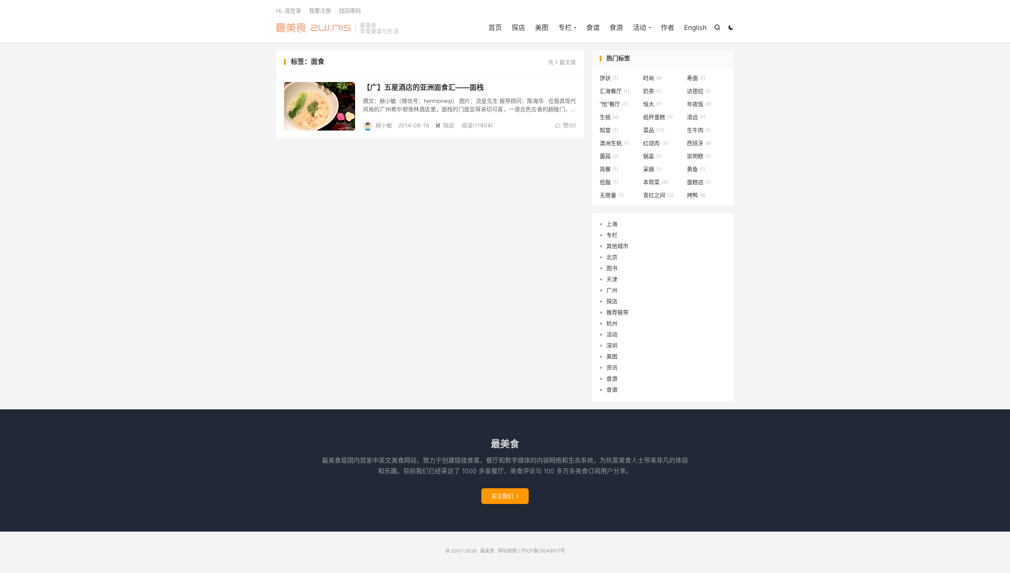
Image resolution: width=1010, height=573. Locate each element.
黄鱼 (696, 169)
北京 (611, 257)
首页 (495, 28)
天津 (611, 279)
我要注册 (320, 10)
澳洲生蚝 (614, 143)
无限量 (612, 195)
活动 (611, 334)
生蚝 (609, 117)
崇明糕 (699, 156)
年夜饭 (699, 104)
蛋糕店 (699, 182)
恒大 (652, 104)
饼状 (609, 78)
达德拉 (699, 91)
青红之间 (658, 195)
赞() (565, 125)
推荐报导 (617, 312)
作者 (667, 28)
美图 (541, 28)
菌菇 (609, 156)
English (695, 28)
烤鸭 (696, 195)
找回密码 (350, 10)
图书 (611, 268)
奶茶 (652, 91)
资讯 (611, 367)
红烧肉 (655, 143)
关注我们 (505, 496)
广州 (611, 290)
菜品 (653, 130)
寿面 (696, 78)
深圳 (611, 345)
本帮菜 (655, 182)
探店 (518, 28)
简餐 (609, 169)
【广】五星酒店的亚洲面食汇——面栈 (423, 87)
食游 (616, 28)
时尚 (652, 78)
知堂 (609, 130)
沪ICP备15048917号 (543, 551)
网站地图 (507, 551)
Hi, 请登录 (288, 10)
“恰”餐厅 (614, 104)
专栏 (611, 234)
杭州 (611, 323)
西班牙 (699, 143)
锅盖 (652, 156)
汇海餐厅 (614, 91)
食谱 (593, 28)
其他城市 (617, 246)
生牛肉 (699, 130)
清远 (696, 117)
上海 (611, 223)
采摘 (652, 169)
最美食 (313, 28)
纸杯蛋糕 (658, 117)
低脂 (609, 182)
